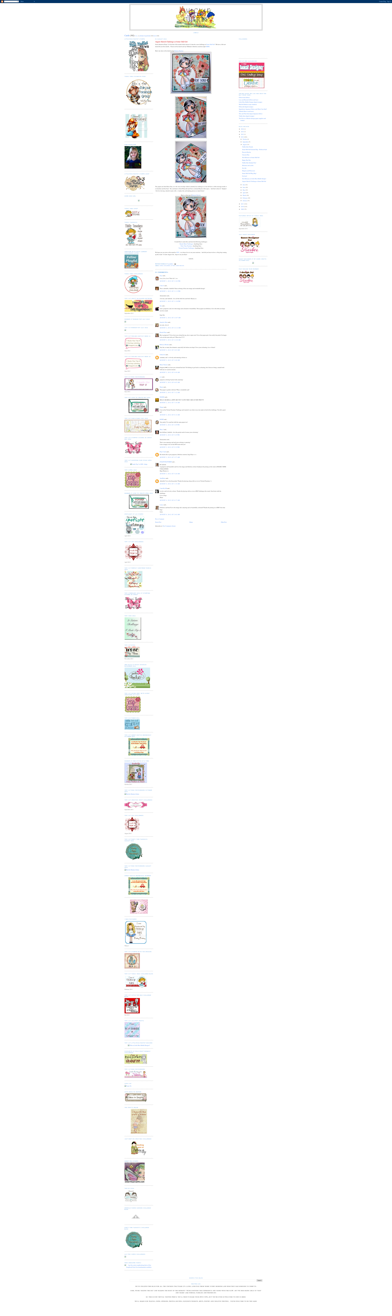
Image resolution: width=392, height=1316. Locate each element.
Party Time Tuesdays (186, 246)
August (245, 144)
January (245, 201)
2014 (242, 132)
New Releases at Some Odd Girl (250, 157)
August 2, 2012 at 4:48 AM (170, 372)
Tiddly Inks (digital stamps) (246, 116)
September (246, 142)
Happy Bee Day (246, 160)
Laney (161, 505)
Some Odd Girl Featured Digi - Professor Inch (254, 149)
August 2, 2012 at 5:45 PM (170, 435)
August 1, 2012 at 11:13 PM (170, 291)
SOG (178, 252)
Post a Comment (159, 519)
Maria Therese (164, 365)
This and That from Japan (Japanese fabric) (250, 114)
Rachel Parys (163, 332)
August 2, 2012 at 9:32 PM (170, 447)
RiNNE (162, 419)
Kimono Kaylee (178, 51)
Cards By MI (163, 488)
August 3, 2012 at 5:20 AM (170, 474)
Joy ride (244, 168)
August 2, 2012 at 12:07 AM (170, 318)
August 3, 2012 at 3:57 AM (170, 457)
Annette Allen (164, 322)
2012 (242, 137)
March (245, 195)
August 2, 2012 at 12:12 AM (170, 328)
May (244, 190)
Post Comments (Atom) (169, 526)
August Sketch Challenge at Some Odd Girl (171, 41)
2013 (242, 134)
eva (161, 377)
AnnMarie (162, 478)
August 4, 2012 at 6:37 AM (170, 500)
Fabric (136, 36)
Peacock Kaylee (246, 152)
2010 (242, 206)
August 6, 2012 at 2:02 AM (170, 514)
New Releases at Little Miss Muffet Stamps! (254, 179)
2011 (242, 204)
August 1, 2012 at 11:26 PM (170, 301)
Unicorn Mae (245, 155)
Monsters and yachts (247, 165)
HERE (208, 46)
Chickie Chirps (196, 15)
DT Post (173, 265)
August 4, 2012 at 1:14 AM (170, 484)
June (244, 187)
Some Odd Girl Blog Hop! (249, 173)
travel (154, 36)
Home (191, 522)
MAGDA (162, 397)
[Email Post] (174, 263)
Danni (161, 387)
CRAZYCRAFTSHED (166, 462)
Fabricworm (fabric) (244, 97)
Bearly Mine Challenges (186, 244)
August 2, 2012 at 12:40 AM (170, 340)
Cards (127, 35)
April (244, 193)
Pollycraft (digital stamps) (246, 107)
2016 (242, 129)
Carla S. (162, 286)
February (245, 198)
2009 (242, 209)
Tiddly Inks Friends (247, 147)
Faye (161, 276)
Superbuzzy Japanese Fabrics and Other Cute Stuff (253, 109)
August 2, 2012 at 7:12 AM (170, 392)
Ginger (162, 407)
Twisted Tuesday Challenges (186, 248)
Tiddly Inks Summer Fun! (249, 163)
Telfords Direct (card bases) (246, 111)
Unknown (162, 354)
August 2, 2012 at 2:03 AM (170, 350)
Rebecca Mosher (164, 344)
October (245, 139)
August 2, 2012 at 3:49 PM (170, 425)
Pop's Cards (163, 452)
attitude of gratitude (144, 36)
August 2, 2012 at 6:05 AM (170, 382)
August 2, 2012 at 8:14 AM (170, 415)
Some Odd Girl (210, 44)
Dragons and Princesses (248, 171)
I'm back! (244, 176)
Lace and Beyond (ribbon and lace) (248, 100)
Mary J (162, 429)
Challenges (167, 265)
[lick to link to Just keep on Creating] (138, 1155)
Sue (161, 306)
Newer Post (158, 522)
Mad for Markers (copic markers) (248, 104)
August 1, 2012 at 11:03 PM (170, 281)
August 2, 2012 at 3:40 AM (170, 360)
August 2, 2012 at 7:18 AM (170, 402)
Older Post (224, 522)
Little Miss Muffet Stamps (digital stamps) (250, 102)
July (244, 185)
